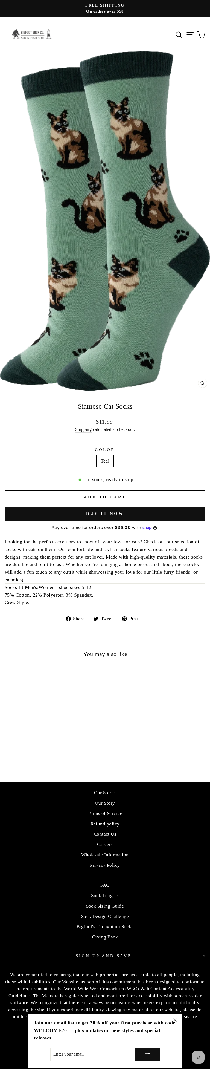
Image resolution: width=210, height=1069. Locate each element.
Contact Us (105, 834)
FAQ (104, 885)
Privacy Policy (105, 865)
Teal (105, 461)
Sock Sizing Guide (105, 906)
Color (105, 449)
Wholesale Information (105, 854)
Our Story (105, 803)
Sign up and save (104, 956)
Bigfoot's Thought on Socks (105, 926)
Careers (105, 844)
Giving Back (105, 937)
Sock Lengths (105, 895)
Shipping (83, 429)
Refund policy (105, 824)
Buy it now (105, 513)
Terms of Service (105, 813)
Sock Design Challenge (105, 916)
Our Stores (105, 792)
